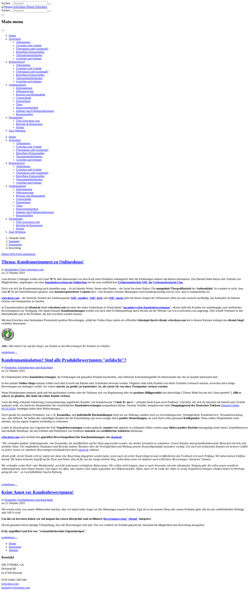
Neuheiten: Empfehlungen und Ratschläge (28, 367)
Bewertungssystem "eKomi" (120, 518)
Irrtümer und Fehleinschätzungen (35, 111)
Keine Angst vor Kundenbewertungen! (37, 492)
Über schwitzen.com (28, 120)
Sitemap (13, 550)
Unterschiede (23, 97)
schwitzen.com (10, 298)
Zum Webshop (17, 130)
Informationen (24, 88)
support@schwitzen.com (15, 587)
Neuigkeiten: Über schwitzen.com (24, 269)
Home (12, 35)
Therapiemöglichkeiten (29, 55)
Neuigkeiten (16, 117)
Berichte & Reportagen (29, 124)
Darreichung (23, 101)
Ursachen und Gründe (29, 45)
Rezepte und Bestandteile (30, 94)
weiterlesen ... (9, 352)
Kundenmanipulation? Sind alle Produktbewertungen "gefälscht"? (63, 360)
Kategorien (15, 244)
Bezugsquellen (24, 114)
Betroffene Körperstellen (30, 52)
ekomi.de (83, 449)
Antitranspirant (17, 84)
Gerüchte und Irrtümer (29, 58)
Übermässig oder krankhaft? (32, 48)
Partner (20, 127)
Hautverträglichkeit (27, 107)
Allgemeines (23, 42)
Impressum (15, 546)
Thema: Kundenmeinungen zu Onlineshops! (42, 261)
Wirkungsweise (25, 91)
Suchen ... (7, 3)
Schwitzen (15, 38)
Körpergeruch (17, 61)
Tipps (19, 104)
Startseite (14, 241)
